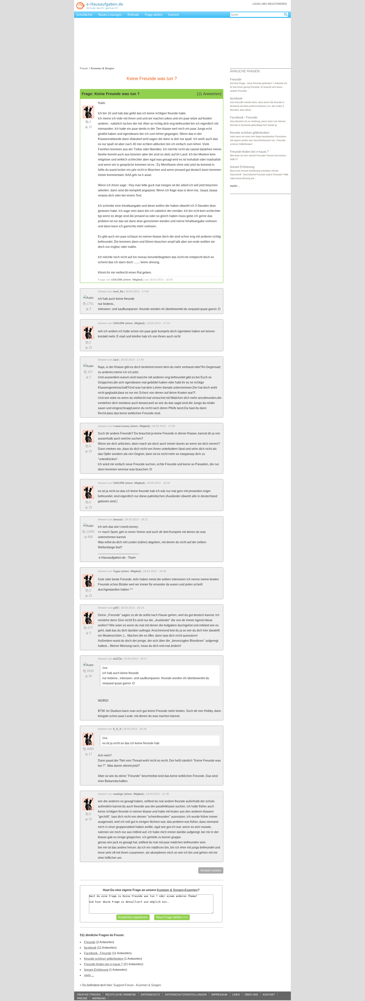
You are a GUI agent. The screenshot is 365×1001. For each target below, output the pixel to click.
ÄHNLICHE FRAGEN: (245, 71)
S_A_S (117, 728)
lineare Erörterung (96, 969)
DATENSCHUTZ (150, 994)
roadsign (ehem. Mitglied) (128, 793)
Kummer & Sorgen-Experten (177, 890)
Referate (133, 14)
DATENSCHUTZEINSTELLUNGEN (186, 994)
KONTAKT (269, 994)
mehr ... (89, 975)
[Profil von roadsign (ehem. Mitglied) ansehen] (88, 803)
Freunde (89, 942)
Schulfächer (84, 14)
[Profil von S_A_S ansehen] (88, 738)
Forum (84, 68)
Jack (115, 359)
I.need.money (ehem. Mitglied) (131, 426)
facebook (90, 947)
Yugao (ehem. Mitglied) (127, 571)
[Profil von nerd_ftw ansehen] (88, 297)
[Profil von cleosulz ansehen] (88, 525)
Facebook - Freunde (97, 953)
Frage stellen (154, 14)
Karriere (173, 14)
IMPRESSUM (219, 994)
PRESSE (82, 998)
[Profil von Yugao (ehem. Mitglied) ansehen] (88, 580)
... (235, 186)
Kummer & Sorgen (148, 985)
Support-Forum (123, 985)
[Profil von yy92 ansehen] (88, 617)
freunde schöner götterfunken (103, 958)
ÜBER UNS (251, 994)
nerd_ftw (118, 291)
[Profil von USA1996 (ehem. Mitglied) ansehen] (88, 111)
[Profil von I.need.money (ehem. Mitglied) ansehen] (88, 436)
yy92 (116, 607)
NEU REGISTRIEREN (274, 3)
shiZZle (117, 658)
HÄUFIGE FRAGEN (89, 994)
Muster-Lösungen (110, 14)
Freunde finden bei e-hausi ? (103, 964)
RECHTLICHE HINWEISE (120, 994)
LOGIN (256, 3)
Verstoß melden (210, 870)
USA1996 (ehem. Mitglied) (127, 279)
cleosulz (118, 519)
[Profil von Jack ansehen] (88, 365)
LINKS (236, 994)
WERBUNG (99, 998)
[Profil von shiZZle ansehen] (88, 664)
